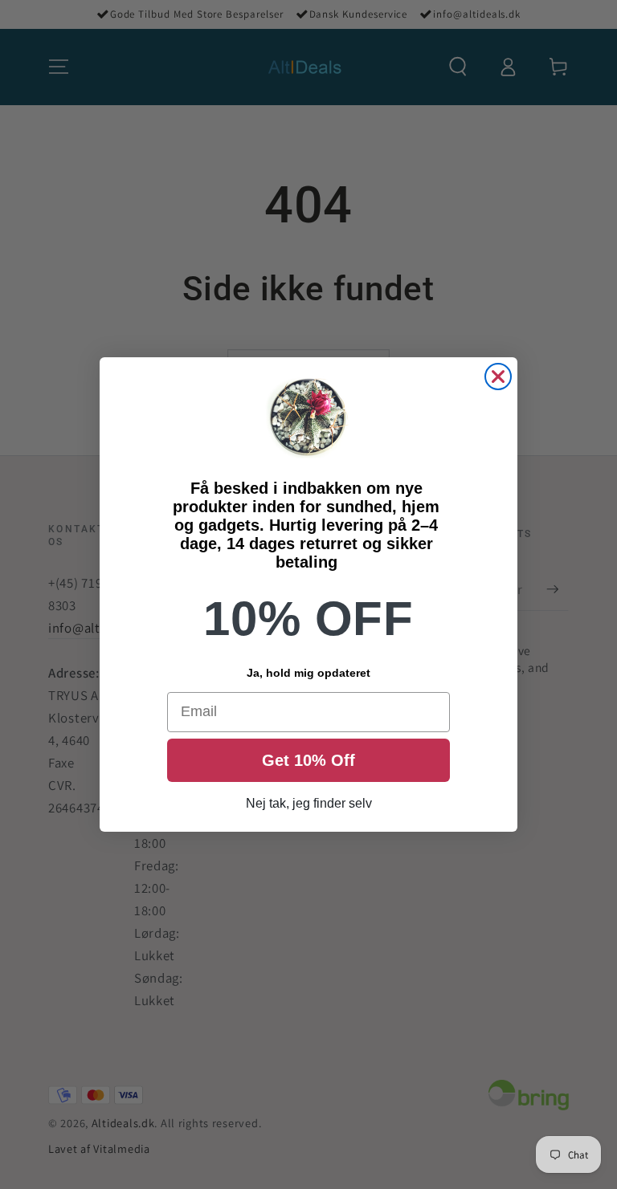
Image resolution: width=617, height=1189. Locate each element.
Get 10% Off (308, 760)
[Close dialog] (498, 376)
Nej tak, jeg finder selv (309, 803)
